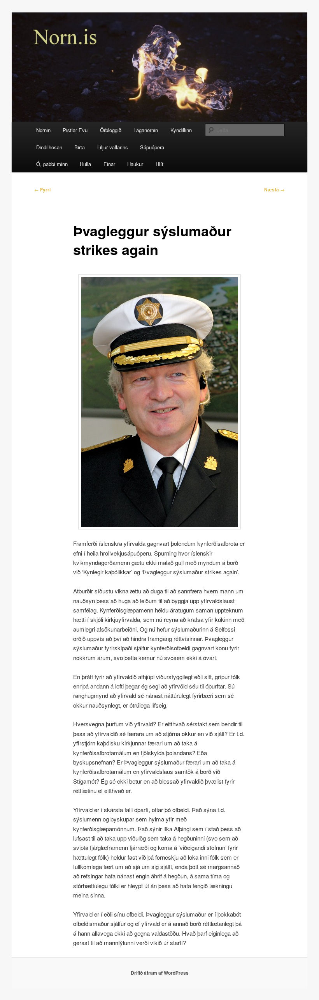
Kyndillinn (181, 130)
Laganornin (145, 130)
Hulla (85, 164)
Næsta (274, 189)
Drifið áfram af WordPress (160, 972)
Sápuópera (152, 147)
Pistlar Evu (75, 130)
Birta (79, 147)
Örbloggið (110, 130)
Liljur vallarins (112, 147)
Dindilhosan (49, 147)
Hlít (159, 164)
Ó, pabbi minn (52, 164)
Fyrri (42, 189)
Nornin (43, 130)
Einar (109, 164)
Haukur (135, 164)
